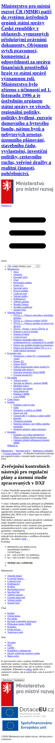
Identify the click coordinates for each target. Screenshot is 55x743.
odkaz (29, 669)
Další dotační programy (24, 350)
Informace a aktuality (43, 450)
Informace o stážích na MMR (27, 410)
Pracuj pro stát (20, 413)
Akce (16, 271)
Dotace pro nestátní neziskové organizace (33, 345)
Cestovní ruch (20, 293)
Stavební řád (13, 592)
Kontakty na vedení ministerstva (28, 434)
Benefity (17, 418)
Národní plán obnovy (23, 369)
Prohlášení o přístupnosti (19, 650)
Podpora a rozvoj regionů (25, 331)
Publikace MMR (21, 394)
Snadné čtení (19, 310)
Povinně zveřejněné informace (22, 621)
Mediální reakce (21, 386)
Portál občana (15, 629)
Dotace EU (18, 361)
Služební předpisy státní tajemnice (29, 429)
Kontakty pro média (23, 388)
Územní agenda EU (23, 375)
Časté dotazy (13, 399)
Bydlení (11, 586)
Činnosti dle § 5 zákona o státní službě (31, 415)
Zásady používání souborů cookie (23, 653)
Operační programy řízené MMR (29, 372)
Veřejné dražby (20, 296)
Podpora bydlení (21, 334)
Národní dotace (14, 312)
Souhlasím (19, 680)
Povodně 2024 (20, 277)
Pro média (12, 377)
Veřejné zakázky (21, 301)
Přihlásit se (6, 205)
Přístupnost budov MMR (19, 624)
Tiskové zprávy (20, 380)
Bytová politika (20, 291)
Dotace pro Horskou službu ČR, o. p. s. (32, 348)
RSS (9, 645)
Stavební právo (20, 288)
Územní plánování (12, 453)
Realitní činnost (20, 304)
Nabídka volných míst (24, 405)
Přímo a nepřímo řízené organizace (30, 437)
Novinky (11, 642)
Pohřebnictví (19, 299)
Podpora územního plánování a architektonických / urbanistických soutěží (33, 341)
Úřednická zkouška (22, 421)
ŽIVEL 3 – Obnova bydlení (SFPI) (30, 320)
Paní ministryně (20, 391)
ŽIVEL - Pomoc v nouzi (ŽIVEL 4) (30, 329)
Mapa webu (13, 656)
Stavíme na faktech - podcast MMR (30, 383)
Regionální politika (22, 282)
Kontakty (11, 432)
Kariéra (11, 402)
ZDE (25, 539)
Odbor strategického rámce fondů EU (31, 367)
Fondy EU (18, 285)
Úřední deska (13, 616)
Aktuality (17, 274)
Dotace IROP (20, 364)
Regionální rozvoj (16, 589)
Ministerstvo (13, 269)
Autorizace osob (15, 632)
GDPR (11, 648)
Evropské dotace (16, 578)
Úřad (15, 280)
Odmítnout (7, 680)
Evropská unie (14, 353)
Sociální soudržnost (22, 307)
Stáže (16, 407)
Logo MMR (19, 396)
